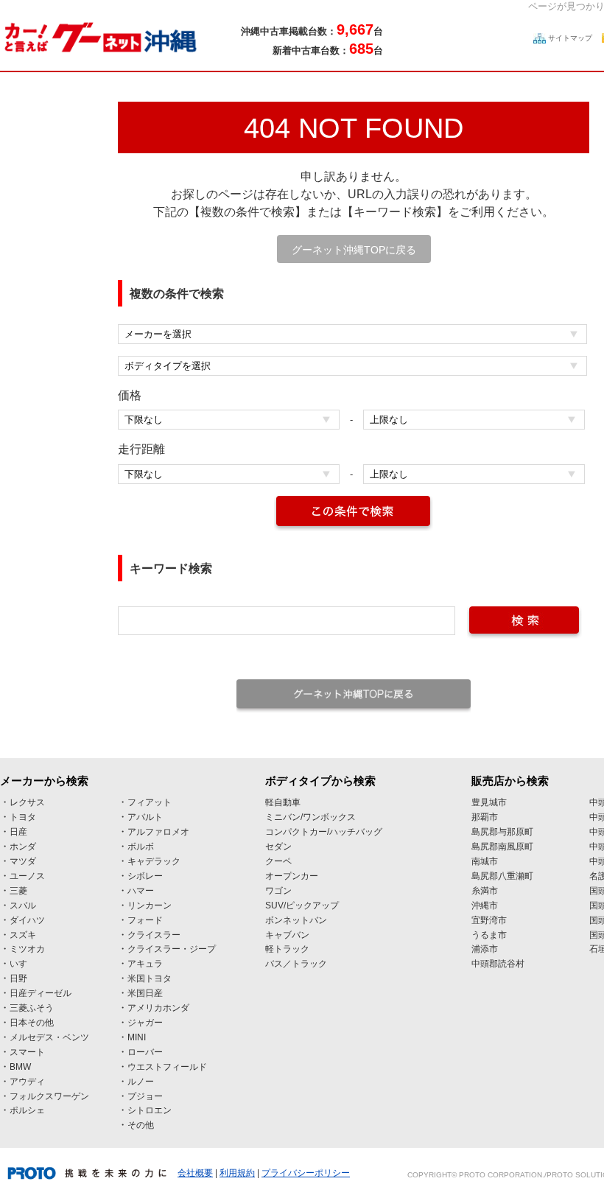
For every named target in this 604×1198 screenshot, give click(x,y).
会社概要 (195, 1173)
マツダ (23, 861)
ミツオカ (27, 949)
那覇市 (484, 817)
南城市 (484, 861)
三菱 (18, 891)
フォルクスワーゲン (49, 1096)
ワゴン (278, 891)
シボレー (145, 876)
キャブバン (287, 935)
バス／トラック (296, 964)
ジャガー (145, 1022)
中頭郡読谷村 (497, 964)
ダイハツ (27, 920)
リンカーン (149, 905)
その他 (140, 1125)
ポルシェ (27, 1110)
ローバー (145, 1052)
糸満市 (484, 891)
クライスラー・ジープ (171, 949)
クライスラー (153, 935)
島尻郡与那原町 (502, 832)
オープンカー (291, 876)
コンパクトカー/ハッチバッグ (323, 832)
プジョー (145, 1096)
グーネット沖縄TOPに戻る (354, 250)
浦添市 (484, 949)
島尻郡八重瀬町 (502, 876)
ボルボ (140, 846)
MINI (136, 1037)
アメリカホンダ (158, 1008)
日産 (18, 832)
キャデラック (153, 861)
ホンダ (23, 846)
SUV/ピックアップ (302, 905)
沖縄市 (484, 905)
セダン (278, 846)
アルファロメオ (158, 832)
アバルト (145, 817)
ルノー (140, 1081)
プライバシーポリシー (305, 1173)
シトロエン (149, 1110)
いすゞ (23, 964)
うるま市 (489, 935)
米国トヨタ (149, 978)
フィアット (149, 802)
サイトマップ (570, 38)
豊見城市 (489, 802)
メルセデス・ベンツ (49, 1037)
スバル (23, 905)
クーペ (278, 861)
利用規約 (237, 1173)
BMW (20, 1067)
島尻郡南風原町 (502, 846)
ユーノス (27, 876)
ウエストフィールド (167, 1067)
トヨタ (23, 817)
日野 (18, 978)
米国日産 (145, 993)
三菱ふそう (32, 1008)
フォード (145, 920)
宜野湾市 (489, 920)
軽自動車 (283, 802)
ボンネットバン (296, 920)
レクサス (27, 802)
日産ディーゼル (40, 993)
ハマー (140, 891)
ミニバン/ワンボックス (310, 817)
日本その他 (32, 1022)
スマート (27, 1052)
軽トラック (287, 949)
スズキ (23, 935)
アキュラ (145, 964)
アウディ (27, 1081)
